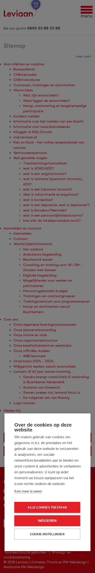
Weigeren (47, 521)
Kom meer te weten (28, 491)
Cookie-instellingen (47, 534)
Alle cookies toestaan (47, 507)
